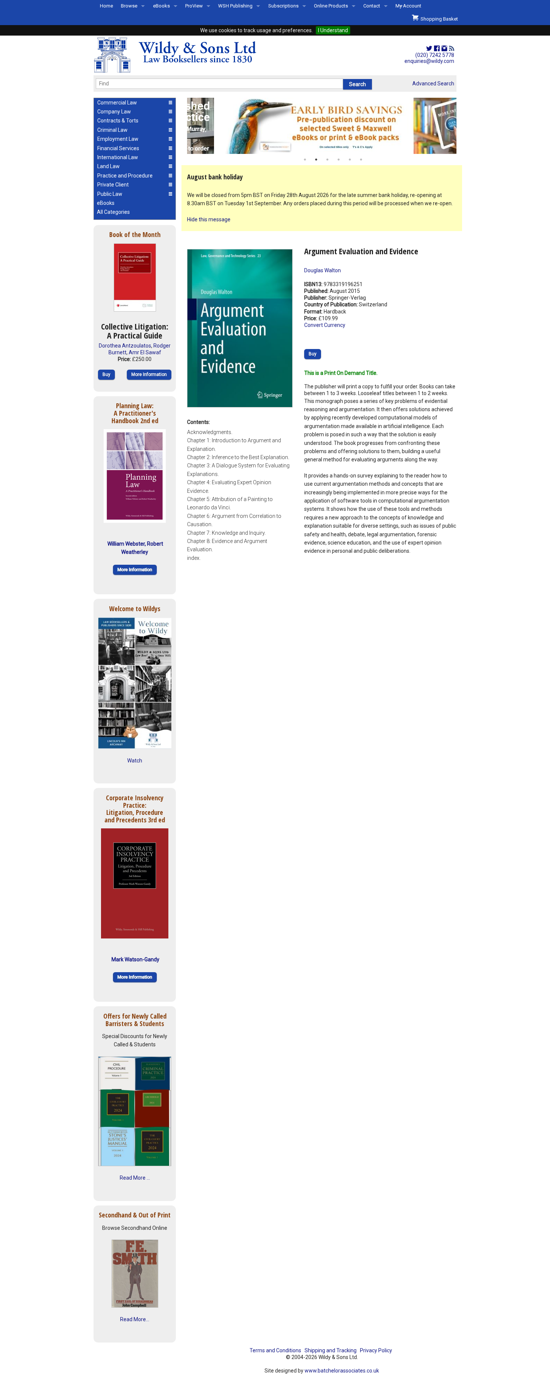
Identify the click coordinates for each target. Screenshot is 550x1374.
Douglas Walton (322, 270)
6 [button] (361, 159)
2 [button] (316, 159)
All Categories (113, 212)
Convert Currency (324, 325)
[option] (321, 126)
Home (106, 6)
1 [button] (305, 159)
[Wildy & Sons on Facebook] (437, 48)
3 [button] (327, 159)
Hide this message (208, 219)
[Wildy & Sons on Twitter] (429, 48)
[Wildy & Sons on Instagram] (444, 48)
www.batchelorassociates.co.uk (342, 1371)
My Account (408, 6)
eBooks (161, 6)
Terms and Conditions (275, 1350)
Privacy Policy (376, 1350)
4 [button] (338, 159)
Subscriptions (283, 6)
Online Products (331, 6)
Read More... (134, 1319)
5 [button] (350, 159)
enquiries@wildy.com (429, 61)
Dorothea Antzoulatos (125, 346)
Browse (129, 6)
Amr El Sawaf (145, 352)
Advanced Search (433, 84)
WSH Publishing (235, 6)
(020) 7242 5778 (434, 55)
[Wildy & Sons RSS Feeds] (451, 48)
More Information (149, 374)
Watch (134, 761)
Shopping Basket (438, 19)
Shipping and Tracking (331, 1350)
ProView (194, 6)
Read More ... (135, 1178)
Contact (371, 6)
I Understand (333, 30)
